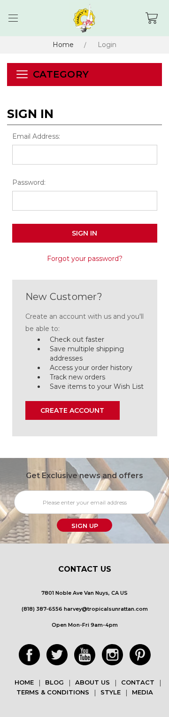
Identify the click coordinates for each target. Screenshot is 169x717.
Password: (29, 182)
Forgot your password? (85, 258)
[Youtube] (84, 654)
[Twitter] (57, 654)
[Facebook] (29, 654)
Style (110, 692)
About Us (92, 682)
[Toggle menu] (13, 18)
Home (63, 44)
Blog (54, 682)
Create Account (72, 410)
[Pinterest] (140, 654)
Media (142, 692)
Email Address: (36, 136)
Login (107, 44)
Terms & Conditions (52, 692)
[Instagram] (112, 654)
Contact (137, 682)
